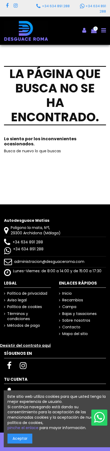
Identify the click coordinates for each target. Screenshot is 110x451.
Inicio (67, 293)
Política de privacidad (27, 293)
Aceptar (20, 438)
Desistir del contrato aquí (25, 345)
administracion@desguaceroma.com (49, 261)
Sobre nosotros (76, 320)
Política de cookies (24, 306)
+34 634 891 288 (28, 242)
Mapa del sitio (75, 333)
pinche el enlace (22, 427)
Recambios (72, 300)
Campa (69, 306)
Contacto (71, 327)
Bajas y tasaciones (79, 313)
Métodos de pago (23, 325)
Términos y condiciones (18, 316)
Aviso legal (17, 300)
